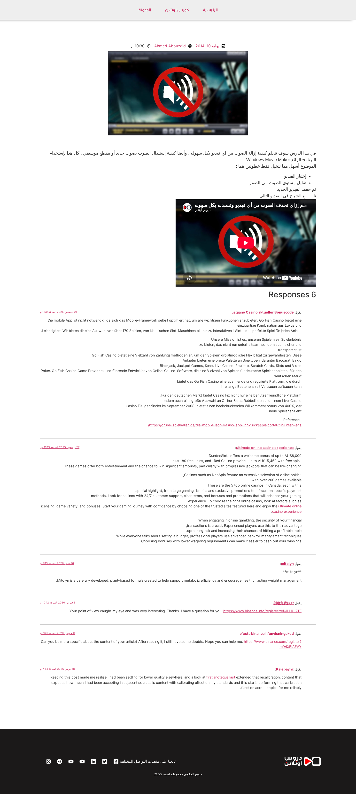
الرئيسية (210, 10)
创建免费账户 (283, 603)
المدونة (145, 10)
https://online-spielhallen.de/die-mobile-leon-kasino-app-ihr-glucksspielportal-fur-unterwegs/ (225, 425)
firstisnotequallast (220, 677)
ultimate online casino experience (265, 448)
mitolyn (287, 564)
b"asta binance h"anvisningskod (267, 633)
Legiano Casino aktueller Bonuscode (263, 312)
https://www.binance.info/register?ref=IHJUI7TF (262, 611)
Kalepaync (285, 669)
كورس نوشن (177, 10)
